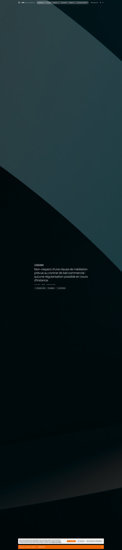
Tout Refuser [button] (81, 541)
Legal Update (39, 265)
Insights (71, 2)
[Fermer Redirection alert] (102, 547)
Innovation (64, 2)
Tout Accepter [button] (71, 541)
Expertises (40, 2)
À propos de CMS (81, 2)
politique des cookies (56, 542)
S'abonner (51, 288)
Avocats (49, 2)
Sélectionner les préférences (94, 541)
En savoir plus (41, 547)
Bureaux (55, 2)
